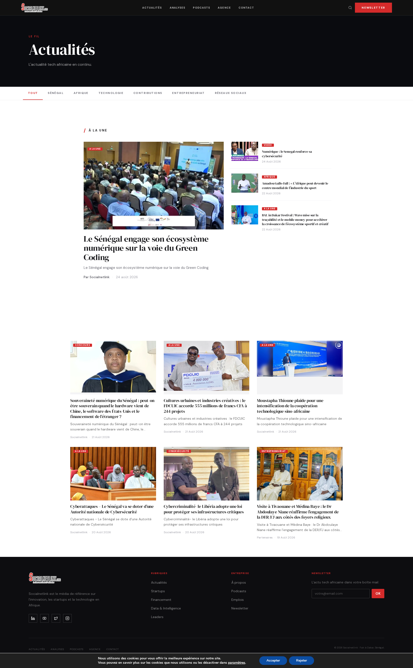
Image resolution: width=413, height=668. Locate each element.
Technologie (111, 93)
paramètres (236, 663)
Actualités (152, 7)
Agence (224, 7)
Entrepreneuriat (188, 93)
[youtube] (44, 618)
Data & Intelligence (166, 608)
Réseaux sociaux (231, 93)
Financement (161, 599)
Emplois (237, 599)
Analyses (177, 7)
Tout (33, 93)
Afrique (81, 93)
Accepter (273, 660)
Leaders (157, 617)
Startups (158, 591)
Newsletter (373, 8)
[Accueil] (34, 7)
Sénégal (56, 93)
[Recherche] (350, 8)
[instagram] (67, 618)
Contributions (147, 93)
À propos (238, 582)
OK (377, 593)
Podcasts (201, 7)
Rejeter (301, 660)
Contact (246, 7)
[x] (56, 618)
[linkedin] (33, 618)
